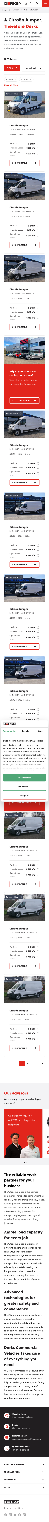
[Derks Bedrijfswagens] (11, 3)
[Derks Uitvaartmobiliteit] (19, 1514)
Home (4, 10)
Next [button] (43, 1063)
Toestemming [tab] (9, 731)
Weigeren (24, 795)
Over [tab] (40, 731)
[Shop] (20, 3)
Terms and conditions (13, 1508)
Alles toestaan (24, 778)
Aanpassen (23, 786)
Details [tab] (25, 731)
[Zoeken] (37, 3)
